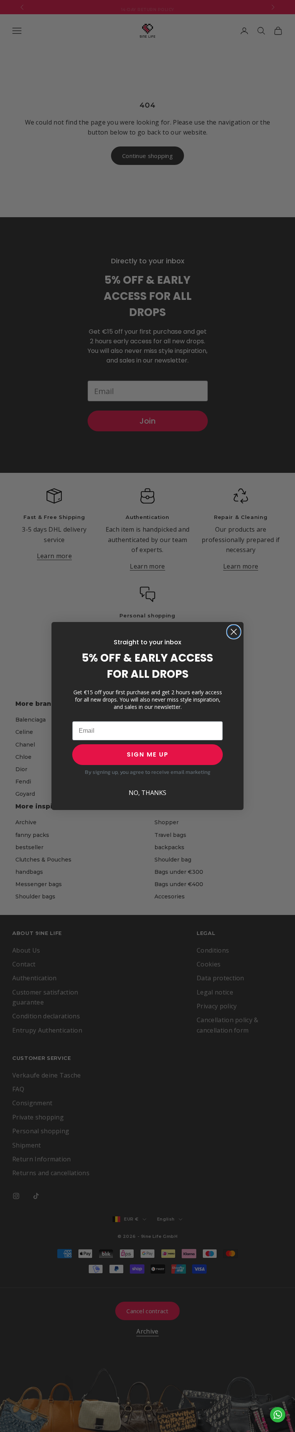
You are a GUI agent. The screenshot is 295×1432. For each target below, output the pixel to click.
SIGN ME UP (148, 754)
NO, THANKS (147, 792)
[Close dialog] (233, 632)
